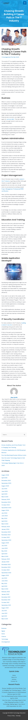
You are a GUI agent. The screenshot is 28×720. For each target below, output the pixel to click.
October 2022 (6, 570)
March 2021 (5, 619)
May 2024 (4, 518)
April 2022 (4, 586)
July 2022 (4, 578)
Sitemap (18, 716)
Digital (3, 631)
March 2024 (5, 524)
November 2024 (6, 502)
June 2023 (5, 548)
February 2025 (6, 499)
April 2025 (4, 494)
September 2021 (6, 605)
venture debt (10, 119)
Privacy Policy (11, 716)
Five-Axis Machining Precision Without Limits (14, 455)
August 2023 (5, 543)
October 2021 (5, 602)
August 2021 (5, 608)
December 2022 (6, 564)
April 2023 (4, 554)
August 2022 (5, 575)
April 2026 (4, 478)
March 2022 (5, 589)
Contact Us (14, 681)
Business (4, 628)
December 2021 (6, 597)
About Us (14, 677)
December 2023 (6, 532)
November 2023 (6, 535)
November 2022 (6, 567)
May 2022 (4, 583)
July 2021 (4, 610)
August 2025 (5, 486)
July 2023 (4, 545)
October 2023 (6, 537)
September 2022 (6, 572)
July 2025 (4, 488)
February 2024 (6, 526)
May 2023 (4, 551)
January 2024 (5, 529)
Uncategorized (6, 57)
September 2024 (6, 507)
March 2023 (5, 556)
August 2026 (5, 475)
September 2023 (6, 540)
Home (3, 634)
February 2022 (6, 591)
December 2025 (6, 480)
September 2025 (6, 483)
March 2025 (5, 497)
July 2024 (4, 513)
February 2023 (6, 559)
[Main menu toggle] (24, 3)
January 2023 (5, 562)
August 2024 (5, 510)
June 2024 (5, 516)
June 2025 (5, 491)
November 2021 (6, 600)
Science (4, 636)
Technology (5, 639)
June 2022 (5, 581)
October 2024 (6, 505)
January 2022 (5, 594)
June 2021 (4, 613)
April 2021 (4, 616)
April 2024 (4, 521)
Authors (14, 679)
